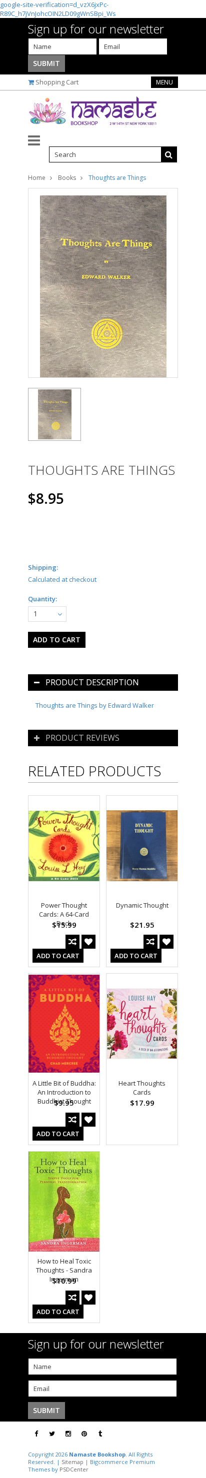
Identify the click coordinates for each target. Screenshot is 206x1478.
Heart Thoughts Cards (142, 1088)
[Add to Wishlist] (89, 942)
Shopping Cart (57, 81)
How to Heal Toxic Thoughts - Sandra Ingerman (64, 1270)
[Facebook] (36, 1434)
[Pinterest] (84, 1434)
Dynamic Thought (142, 905)
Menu (164, 82)
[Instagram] (68, 1434)
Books (67, 177)
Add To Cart (58, 955)
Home (37, 177)
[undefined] (103, 282)
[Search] (169, 154)
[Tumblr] (100, 1434)
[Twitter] (52, 1434)
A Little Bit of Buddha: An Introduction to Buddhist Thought (64, 1092)
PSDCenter (74, 1469)
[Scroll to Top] (191, 1434)
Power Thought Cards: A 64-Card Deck (64, 914)
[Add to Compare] (73, 942)
